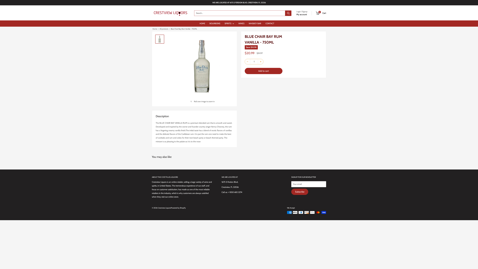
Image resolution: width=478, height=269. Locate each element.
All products (164, 29)
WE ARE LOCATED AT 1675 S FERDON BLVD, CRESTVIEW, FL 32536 (239, 2)
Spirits (228, 23)
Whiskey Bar (255, 23)
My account (301, 14)
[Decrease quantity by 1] (247, 61)
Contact (270, 23)
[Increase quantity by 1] (260, 61)
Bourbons (214, 23)
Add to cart (263, 71)
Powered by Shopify (178, 208)
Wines (241, 23)
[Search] (288, 13)
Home (202, 23)
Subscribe (299, 191)
